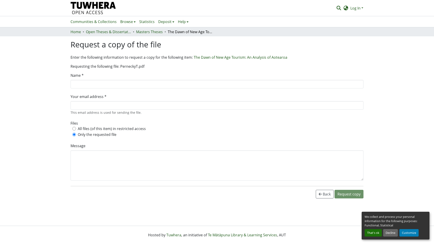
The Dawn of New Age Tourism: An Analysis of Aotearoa (240, 57)
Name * (77, 75)
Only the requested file (97, 134)
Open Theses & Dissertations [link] (108, 31)
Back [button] (326, 194)
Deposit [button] (165, 21)
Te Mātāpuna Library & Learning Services (242, 234)
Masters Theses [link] (149, 31)
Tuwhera (173, 234)
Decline (390, 233)
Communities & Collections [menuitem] (94, 21)
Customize (409, 233)
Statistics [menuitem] (147, 21)
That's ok (373, 233)
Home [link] (76, 31)
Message (78, 145)
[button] (93, 8)
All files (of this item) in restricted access (112, 128)
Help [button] (182, 21)
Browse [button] (126, 21)
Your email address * (88, 96)
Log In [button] (355, 8)
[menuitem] (128, 21)
